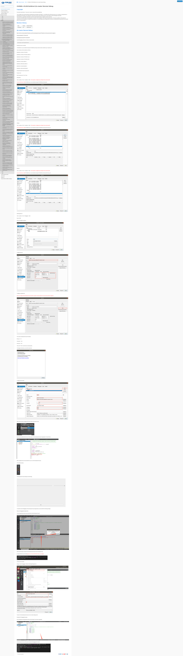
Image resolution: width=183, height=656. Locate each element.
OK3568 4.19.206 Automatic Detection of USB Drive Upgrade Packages (6, 160)
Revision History (5, 42)
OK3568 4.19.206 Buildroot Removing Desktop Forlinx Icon (6, 109)
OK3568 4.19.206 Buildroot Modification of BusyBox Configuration (6, 138)
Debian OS (2, 177)
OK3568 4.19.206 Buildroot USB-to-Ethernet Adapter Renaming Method (7, 55)
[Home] (17, 2)
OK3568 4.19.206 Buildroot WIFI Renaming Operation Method (7, 60)
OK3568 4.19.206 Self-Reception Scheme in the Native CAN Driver (7, 155)
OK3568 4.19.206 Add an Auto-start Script (7, 97)
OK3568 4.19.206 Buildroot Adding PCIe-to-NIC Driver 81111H (7, 122)
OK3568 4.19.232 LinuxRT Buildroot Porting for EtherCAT (7, 165)
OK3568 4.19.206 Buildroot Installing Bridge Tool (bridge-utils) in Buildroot (7, 22)
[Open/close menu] (0, 14)
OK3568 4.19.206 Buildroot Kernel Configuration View (7, 75)
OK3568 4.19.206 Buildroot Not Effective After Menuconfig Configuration (7, 32)
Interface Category (4, 13)
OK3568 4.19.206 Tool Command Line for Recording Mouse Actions (7, 90)
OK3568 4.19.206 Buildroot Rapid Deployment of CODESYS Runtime (7, 163)
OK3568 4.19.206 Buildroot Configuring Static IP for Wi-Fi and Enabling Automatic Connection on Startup (7, 63)
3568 (2, 20)
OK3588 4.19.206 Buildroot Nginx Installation (7, 68)
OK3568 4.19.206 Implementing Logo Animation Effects (7, 117)
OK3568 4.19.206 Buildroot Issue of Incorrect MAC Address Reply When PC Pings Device (7, 77)
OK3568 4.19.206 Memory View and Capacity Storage (7, 73)
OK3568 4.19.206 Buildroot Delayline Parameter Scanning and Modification (7, 111)
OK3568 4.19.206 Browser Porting (7, 151)
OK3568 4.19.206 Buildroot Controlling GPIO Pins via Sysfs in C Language (7, 25)
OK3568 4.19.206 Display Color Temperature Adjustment (7, 136)
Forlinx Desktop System (4, 174)
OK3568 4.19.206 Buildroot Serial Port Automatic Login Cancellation (7, 103)
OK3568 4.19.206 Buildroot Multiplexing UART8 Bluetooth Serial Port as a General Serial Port (7, 48)
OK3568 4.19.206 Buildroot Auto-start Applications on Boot (7, 94)
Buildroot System (4, 14)
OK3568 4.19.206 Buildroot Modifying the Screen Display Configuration (6, 143)
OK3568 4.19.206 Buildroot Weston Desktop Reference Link (7, 58)
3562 (2, 19)
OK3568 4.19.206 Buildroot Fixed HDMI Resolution (7, 170)
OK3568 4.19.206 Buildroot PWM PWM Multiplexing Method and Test (7, 37)
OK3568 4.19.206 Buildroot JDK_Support (6, 30)
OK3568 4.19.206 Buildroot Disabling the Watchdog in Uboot (7, 51)
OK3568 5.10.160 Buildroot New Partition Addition (7, 167)
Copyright (4, 41)
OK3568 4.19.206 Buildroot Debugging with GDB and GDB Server (7, 28)
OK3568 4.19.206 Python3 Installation (6, 88)
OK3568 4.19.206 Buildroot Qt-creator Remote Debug (7, 40)
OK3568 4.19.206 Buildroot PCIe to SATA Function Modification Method (7, 35)
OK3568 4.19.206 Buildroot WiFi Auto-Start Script (7, 66)
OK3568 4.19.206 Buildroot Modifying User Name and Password (7, 146)
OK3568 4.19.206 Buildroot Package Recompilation (7, 70)
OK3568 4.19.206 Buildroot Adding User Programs (7, 127)
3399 (2, 16)
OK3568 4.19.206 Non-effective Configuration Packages (7, 101)
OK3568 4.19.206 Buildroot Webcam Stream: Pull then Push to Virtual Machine (7, 130)
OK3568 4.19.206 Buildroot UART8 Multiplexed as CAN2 (7, 46)
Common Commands (4, 10)
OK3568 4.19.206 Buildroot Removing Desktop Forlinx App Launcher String (6, 106)
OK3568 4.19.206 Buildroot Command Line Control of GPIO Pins (7, 92)
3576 (2, 171)
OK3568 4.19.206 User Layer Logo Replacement (7, 153)
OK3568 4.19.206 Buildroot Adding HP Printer (7, 115)
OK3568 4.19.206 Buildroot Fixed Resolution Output (7, 80)
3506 (2, 17)
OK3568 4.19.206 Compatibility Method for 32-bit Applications (7, 85)
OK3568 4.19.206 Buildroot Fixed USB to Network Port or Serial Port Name (7, 83)
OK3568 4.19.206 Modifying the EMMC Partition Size (7, 141)
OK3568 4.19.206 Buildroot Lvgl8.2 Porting (7, 148)
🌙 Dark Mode (180, 1)
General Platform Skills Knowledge (6, 178)
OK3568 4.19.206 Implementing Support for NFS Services (7, 113)
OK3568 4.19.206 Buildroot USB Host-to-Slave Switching (7, 53)
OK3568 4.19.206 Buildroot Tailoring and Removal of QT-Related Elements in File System (7, 133)
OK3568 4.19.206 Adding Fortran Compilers (7, 158)
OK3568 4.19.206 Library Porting (7, 150)
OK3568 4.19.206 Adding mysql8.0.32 (6, 120)
